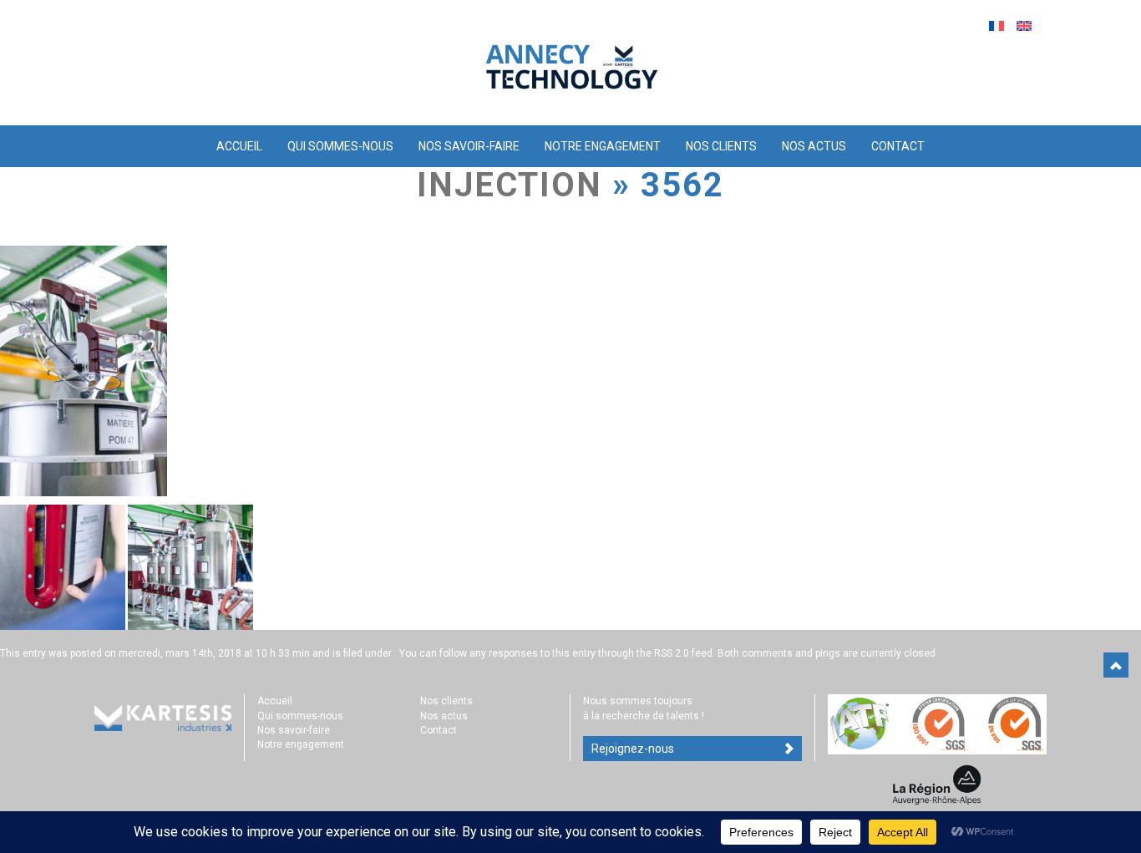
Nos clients (721, 146)
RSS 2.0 (671, 653)
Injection (509, 185)
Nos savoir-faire (469, 146)
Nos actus (814, 146)
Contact (898, 146)
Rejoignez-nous (632, 748)
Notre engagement (603, 146)
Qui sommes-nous (340, 146)
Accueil (239, 146)
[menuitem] (998, 25)
